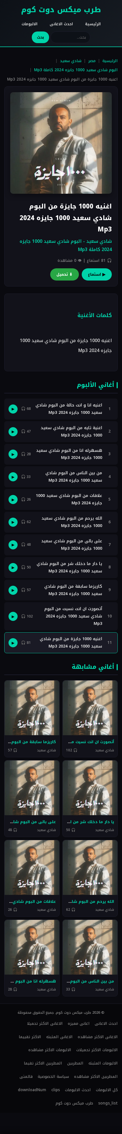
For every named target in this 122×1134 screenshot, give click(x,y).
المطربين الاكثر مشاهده (96, 1076)
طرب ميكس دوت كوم (61, 10)
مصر (92, 60)
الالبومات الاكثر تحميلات (97, 1049)
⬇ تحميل (64, 274)
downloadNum (32, 1089)
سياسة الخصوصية (53, 1076)
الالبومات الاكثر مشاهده (49, 1049)
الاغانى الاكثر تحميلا (45, 1023)
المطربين (75, 1063)
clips (55, 1089)
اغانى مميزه (79, 1023)
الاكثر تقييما (30, 1036)
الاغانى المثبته (59, 1036)
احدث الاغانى (61, 24)
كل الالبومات (107, 1089)
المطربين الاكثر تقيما (43, 1063)
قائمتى (26, 1076)
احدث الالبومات (78, 1089)
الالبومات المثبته (103, 1063)
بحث (40, 37)
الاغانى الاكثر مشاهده (98, 1036)
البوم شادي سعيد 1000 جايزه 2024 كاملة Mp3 (76, 69)
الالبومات (29, 24)
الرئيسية (93, 24)
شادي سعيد (70, 60)
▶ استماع (97, 274)
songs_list (108, 1103)
